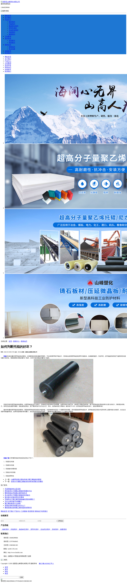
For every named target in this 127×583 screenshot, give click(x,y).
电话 (6, 573)
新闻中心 (16, 341)
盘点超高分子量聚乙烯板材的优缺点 (17, 495)
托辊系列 (12, 24)
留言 (6, 569)
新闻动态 (8, 45)
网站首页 (8, 15)
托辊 (5, 356)
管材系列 (12, 32)
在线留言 (8, 51)
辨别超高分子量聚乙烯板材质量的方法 (18, 491)
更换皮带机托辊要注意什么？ (15, 505)
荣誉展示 (12, 42)
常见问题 (12, 49)
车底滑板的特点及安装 (13, 489)
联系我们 (8, 53)
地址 (6, 571)
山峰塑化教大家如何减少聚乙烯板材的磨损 (26, 479)
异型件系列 (13, 28)
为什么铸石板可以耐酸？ (13, 501)
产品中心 (8, 20)
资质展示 (12, 40)
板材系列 (12, 22)
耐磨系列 (12, 34)
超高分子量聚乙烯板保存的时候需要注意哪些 (27, 481)
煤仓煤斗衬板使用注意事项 (14, 497)
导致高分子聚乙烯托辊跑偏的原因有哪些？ (20, 499)
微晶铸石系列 (13, 26)
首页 (10, 341)
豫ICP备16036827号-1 (46, 563)
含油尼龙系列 (13, 30)
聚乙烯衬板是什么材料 (13, 503)
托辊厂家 (6, 458)
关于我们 (8, 17)
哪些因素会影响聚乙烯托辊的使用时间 (18, 507)
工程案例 (8, 36)
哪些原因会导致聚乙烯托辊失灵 (16, 493)
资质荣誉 (8, 38)
